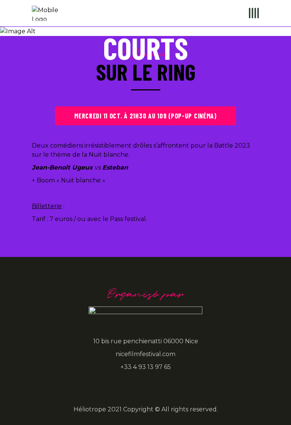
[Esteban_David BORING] (96, 240)
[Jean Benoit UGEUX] (195, 240)
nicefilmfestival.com (145, 354)
